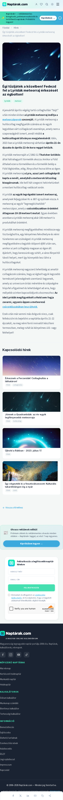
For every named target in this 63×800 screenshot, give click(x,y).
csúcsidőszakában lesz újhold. (20, 307)
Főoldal (5, 27)
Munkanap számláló (9, 703)
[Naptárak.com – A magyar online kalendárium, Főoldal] (15, 4)
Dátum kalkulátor (8, 698)
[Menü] (58, 4)
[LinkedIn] (28, 796)
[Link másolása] (42, 796)
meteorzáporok (11, 119)
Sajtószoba (5, 732)
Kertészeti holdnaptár (10, 674)
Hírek (16, 27)
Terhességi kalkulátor (10, 714)
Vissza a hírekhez (14, 507)
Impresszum (6, 764)
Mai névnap (5, 668)
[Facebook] (13, 796)
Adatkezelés (6, 748)
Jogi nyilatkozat (7, 759)
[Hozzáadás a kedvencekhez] (41, 4)
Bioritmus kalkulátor (9, 708)
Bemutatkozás (7, 727)
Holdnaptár (5, 684)
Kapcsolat (4, 770)
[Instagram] (10, 654)
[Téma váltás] (52, 4)
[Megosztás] (50, 796)
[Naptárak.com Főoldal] (15, 633)
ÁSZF (2, 754)
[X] (20, 796)
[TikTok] (26, 654)
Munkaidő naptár (8, 679)
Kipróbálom (48, 18)
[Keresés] (47, 4)
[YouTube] (18, 654)
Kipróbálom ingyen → (31, 543)
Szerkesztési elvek (9, 743)
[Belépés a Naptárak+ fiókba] (36, 4)
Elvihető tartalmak (8, 738)
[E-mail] (35, 796)
